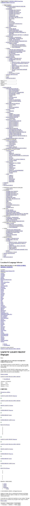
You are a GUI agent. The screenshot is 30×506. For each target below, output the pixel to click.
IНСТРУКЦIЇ (12, 53)
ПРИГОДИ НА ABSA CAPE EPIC (20, 65)
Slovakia (2, 328)
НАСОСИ (11, 169)
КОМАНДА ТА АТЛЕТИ (12, 42)
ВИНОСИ (11, 153)
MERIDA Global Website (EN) (8, 271)
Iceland (2, 295)
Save (19, 504)
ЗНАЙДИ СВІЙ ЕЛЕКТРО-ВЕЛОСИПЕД (16, 148)
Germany (3, 293)
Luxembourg (3, 306)
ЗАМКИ (11, 172)
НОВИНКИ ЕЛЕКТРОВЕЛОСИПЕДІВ (15, 6)
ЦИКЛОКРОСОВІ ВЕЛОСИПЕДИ (17, 132)
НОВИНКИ (9, 8)
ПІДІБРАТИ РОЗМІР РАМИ (15, 52)
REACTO (11, 21)
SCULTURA (12, 22)
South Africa (3, 330)
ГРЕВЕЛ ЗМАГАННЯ (14, 114)
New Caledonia (4, 315)
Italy (2, 300)
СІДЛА (10, 156)
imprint (4, 485)
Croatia (2, 284)
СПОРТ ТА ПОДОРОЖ (14, 99)
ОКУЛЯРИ (11, 180)
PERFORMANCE (13, 142)
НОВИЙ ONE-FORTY (14, 13)
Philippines (3, 320)
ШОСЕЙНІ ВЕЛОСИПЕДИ (13, 103)
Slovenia (2, 329)
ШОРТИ (11, 176)
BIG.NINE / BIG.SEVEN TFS (16, 17)
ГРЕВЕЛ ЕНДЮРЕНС (14, 116)
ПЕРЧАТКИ (12, 179)
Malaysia (3, 308)
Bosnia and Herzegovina (6, 279)
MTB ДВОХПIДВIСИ (14, 89)
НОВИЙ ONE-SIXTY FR (15, 12)
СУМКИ (11, 164)
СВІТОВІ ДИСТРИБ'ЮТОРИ (16, 49)
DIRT (10, 20)
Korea (2, 303)
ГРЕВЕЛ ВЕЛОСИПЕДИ (15, 133)
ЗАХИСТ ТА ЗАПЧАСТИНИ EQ (17, 159)
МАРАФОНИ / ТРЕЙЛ (14, 93)
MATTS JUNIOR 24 (13, 122)
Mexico (2, 309)
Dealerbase (5, 487)
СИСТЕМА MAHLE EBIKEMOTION (18, 41)
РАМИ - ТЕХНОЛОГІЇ (14, 39)
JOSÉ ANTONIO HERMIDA (18, 44)
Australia (3, 276)
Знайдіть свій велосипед (12, 74)
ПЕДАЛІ (11, 158)
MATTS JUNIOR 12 (13, 125)
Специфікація (6, 345)
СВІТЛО (11, 166)
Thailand (2, 337)
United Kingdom (4, 340)
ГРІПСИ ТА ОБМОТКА (15, 154)
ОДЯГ (7, 174)
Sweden (2, 332)
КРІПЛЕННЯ (12, 165)
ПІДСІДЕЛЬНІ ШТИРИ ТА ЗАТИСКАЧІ (19, 155)
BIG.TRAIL (12, 18)
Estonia (2, 289)
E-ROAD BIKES (10, 145)
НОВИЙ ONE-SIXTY (14, 11)
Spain (2, 331)
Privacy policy (4, 500)
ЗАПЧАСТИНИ (10, 150)
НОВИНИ (5, 182)
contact (4, 483)
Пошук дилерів (4, 374)
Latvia (2, 304)
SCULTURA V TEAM (14, 73)
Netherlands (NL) (4, 313)
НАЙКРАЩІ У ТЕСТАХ (15, 59)
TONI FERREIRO (16, 47)
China (2, 280)
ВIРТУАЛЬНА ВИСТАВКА (15, 31)
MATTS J (11, 127)
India (2, 297)
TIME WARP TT (15, 68)
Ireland (2, 298)
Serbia (2, 325)
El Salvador (3, 288)
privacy (5, 486)
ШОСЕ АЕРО (12, 104)
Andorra (2, 273)
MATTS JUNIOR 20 (13, 123)
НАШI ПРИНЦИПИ (14, 29)
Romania (3, 324)
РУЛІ (10, 151)
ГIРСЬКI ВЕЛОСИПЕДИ (15, 120)
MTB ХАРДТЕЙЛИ (13, 91)
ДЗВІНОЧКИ (12, 168)
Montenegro (3, 310)
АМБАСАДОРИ (13, 43)
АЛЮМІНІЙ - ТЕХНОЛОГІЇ (16, 38)
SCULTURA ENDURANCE (15, 23)
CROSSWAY (12, 118)
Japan (2, 302)
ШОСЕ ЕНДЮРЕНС (14, 107)
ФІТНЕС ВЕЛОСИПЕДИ (15, 134)
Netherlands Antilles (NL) (6, 314)
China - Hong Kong (5, 282)
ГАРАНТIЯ (11, 55)
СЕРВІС (8, 48)
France (2, 292)
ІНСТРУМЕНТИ (13, 171)
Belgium (2, 278)
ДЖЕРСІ (11, 175)
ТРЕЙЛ (11, 96)
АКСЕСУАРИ (9, 161)
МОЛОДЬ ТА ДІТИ (10, 119)
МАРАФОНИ (12, 94)
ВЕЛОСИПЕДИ (7, 87)
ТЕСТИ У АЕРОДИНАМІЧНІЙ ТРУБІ (18, 249)
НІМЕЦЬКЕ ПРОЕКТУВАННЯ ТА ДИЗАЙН (17, 213)
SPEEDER (11, 111)
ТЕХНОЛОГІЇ (9, 36)
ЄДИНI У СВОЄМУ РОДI (15, 58)
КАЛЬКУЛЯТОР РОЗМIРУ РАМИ (17, 51)
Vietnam (2, 341)
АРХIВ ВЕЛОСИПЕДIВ (12, 128)
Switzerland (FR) (4, 335)
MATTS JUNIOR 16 (13, 124)
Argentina (3, 274)
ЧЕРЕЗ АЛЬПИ (15, 67)
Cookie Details (17, 503)
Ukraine (2, 339)
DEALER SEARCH (10, 78)
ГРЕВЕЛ (8, 112)
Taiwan (2, 336)
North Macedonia (4, 318)
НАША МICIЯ (12, 28)
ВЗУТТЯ (11, 177)
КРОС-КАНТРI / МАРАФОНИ (16, 92)
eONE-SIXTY (12, 7)
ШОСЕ (10, 106)
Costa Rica (3, 283)
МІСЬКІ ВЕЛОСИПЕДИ (12, 117)
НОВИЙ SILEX (13, 26)
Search (2, 82)
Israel (2, 299)
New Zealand (4, 316)
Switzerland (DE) (4, 334)
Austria (2, 277)
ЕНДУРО (11, 98)
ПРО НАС (8, 27)
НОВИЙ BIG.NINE (13, 16)
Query (2, 80)
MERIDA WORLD (10, 57)
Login (7, 77)
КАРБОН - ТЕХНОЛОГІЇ (15, 37)
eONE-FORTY (12, 144)
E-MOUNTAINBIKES (11, 140)
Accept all (3, 503)
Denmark (3, 287)
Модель (5, 343)
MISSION (11, 25)
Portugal (2, 323)
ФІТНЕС (8, 109)
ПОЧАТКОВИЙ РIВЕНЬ (15, 101)
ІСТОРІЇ (11, 60)
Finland (2, 290)
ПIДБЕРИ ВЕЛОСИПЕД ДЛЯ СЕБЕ (15, 138)
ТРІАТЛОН (11, 108)
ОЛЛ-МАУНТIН (13, 97)
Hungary (2, 294)
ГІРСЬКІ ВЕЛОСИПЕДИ (12, 88)
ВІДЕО (10, 72)
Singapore (3, 326)
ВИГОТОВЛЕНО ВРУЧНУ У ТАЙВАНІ (18, 34)
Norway (2, 319)
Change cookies (10, 503)
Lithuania (3, 305)
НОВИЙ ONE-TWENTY (15, 10)
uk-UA (4, 254)
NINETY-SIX (12, 15)
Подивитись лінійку (5, 392)
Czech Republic (4, 285)
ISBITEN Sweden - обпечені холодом (20, 62)
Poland (2, 321)
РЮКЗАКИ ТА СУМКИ (15, 163)
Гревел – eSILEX (13, 146)
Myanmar (3, 311)
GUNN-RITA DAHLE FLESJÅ (19, 46)
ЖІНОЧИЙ (11, 181)
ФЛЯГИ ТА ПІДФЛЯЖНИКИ (16, 170)
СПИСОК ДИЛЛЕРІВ (14, 54)
